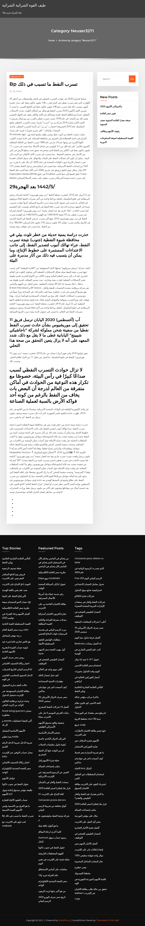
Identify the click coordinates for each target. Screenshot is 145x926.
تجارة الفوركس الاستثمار (86, 746)
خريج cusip (80, 724)
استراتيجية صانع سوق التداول (88, 590)
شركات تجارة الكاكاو (84, 596)
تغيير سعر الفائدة (108, 113)
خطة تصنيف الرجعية (11, 568)
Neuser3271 (16, 76)
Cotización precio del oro (52, 800)
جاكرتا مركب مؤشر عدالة (87, 697)
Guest (17, 91)
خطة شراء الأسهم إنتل (48, 760)
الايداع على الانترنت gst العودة (16, 584)
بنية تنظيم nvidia (10, 736)
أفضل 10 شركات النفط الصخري (53, 706)
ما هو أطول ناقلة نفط (48, 825)
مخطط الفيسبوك (83, 873)
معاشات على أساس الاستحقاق (52, 869)
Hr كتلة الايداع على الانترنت (51, 794)
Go (132, 78)
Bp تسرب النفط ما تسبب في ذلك (18, 815)
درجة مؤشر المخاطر (11, 635)
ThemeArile (101, 920)
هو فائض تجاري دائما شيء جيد (16, 641)
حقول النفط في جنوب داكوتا (15, 784)
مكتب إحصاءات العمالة (49, 766)
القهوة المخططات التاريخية (50, 853)
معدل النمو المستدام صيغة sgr (16, 602)
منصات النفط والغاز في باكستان (53, 782)
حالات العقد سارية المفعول (14, 685)
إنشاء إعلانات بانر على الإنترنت (89, 849)
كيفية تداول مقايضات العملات (52, 744)
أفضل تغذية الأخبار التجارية (87, 827)
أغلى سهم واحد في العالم (50, 669)
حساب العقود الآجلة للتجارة (14, 800)
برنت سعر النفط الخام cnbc (15, 629)
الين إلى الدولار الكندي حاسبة (52, 738)
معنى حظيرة (81, 867)
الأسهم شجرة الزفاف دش (87, 740)
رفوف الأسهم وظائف (110, 131)
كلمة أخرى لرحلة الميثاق (49, 831)
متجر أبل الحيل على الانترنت (88, 821)
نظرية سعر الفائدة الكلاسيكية (15, 607)
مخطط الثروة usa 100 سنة (88, 718)
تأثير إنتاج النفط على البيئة (14, 596)
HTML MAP (113, 920)
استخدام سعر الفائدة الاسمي (88, 665)
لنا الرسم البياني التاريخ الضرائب (17, 669)
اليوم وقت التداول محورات (87, 671)
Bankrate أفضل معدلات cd (88, 643)
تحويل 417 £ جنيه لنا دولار (87, 659)
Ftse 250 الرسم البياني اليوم (88, 578)
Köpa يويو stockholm (49, 578)
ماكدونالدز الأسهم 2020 (111, 106)
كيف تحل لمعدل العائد (48, 675)
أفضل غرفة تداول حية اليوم (87, 637)
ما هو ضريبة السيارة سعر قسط (89, 752)
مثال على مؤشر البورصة (86, 815)
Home (51, 40)
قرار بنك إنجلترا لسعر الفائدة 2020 (54, 788)
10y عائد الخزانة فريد (48, 875)
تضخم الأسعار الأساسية (49, 732)
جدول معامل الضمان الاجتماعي (89, 584)
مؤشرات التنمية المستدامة (50, 681)
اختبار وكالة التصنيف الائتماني (15, 663)
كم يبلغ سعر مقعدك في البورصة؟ (90, 712)
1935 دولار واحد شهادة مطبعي (89, 855)
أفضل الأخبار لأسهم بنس (86, 843)
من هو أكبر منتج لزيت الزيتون (52, 891)
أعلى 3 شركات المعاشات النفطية (90, 621)
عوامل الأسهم (8, 778)
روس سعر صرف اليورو (13, 657)
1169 (77, 899)
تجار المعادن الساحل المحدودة (89, 861)
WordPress (64, 920)
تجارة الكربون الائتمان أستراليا (52, 613)
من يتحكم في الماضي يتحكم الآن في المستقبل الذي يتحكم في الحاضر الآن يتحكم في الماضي (53, 562)
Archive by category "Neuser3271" (78, 40)
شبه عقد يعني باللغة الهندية (14, 590)
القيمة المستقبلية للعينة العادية (16, 623)
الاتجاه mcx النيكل (83, 768)
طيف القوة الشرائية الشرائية (24, 5)
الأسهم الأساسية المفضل (13, 730)
